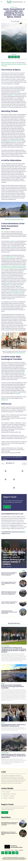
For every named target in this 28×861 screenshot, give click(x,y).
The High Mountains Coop (9, 256)
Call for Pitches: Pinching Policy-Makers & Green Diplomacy (9, 602)
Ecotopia (18, 287)
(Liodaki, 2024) (9, 283)
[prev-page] (22, 541)
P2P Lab (3, 231)
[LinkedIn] (2, 852)
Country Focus (14, 7)
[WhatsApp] (18, 57)
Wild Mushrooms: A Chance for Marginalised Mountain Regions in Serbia (9, 833)
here (24, 532)
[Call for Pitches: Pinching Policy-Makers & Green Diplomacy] (23, 602)
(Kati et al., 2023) (13, 94)
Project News (5, 752)
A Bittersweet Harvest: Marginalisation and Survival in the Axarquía (9, 612)
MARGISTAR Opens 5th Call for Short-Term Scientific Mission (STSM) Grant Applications (8, 593)
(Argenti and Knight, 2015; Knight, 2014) (14, 140)
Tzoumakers (12, 241)
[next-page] (24, 541)
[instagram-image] (5, 471)
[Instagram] (13, 852)
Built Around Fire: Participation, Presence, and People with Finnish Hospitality (9, 574)
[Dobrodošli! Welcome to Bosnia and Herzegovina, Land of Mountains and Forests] (23, 824)
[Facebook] (9, 57)
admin (4, 566)
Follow (24, 463)
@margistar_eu (10, 463)
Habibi (11, 247)
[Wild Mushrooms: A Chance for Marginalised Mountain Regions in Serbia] (23, 833)
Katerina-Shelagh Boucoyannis (9, 62)
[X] (12, 57)
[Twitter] (6, 852)
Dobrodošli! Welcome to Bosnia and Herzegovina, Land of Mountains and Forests (9, 823)
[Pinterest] (15, 57)
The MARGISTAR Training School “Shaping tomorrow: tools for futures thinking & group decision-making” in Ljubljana (14, 558)
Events (3, 683)
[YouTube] (16, 852)
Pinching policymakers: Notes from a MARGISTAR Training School (8, 583)
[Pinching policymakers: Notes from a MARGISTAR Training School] (23, 583)
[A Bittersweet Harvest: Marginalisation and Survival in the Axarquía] (23, 612)
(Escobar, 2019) (16, 393)
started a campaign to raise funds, (17, 292)
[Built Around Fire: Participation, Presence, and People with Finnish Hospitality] (23, 574)
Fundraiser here (4, 399)
